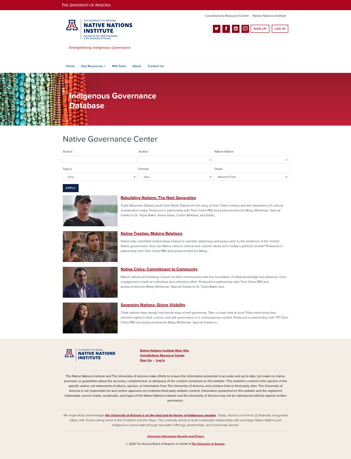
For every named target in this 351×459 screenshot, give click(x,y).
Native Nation (224, 152)
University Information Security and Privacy (175, 436)
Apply (71, 188)
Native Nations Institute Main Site (164, 351)
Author (143, 152)
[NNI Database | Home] (98, 34)
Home (70, 66)
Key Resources (92, 66)
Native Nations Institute (269, 16)
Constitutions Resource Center (227, 16)
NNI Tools (119, 66)
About (136, 66)
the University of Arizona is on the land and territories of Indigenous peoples (160, 415)
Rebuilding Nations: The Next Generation (158, 197)
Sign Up (260, 29)
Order (218, 169)
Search (68, 152)
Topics (67, 169)
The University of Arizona (208, 444)
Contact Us (156, 66)
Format (143, 169)
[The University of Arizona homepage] (90, 5)
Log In (280, 29)
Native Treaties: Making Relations (151, 233)
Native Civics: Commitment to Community (159, 269)
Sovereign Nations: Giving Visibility (153, 305)
